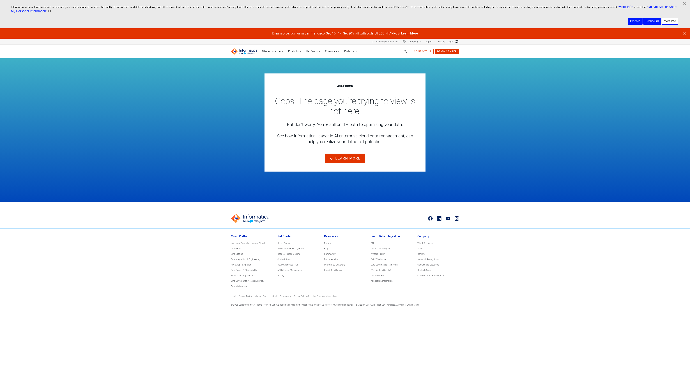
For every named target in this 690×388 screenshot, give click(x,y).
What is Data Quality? (381, 270)
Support (428, 41)
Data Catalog (237, 254)
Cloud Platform (240, 236)
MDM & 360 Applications (243, 275)
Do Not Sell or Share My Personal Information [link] (315, 296)
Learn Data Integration (385, 236)
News (420, 248)
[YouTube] (448, 218)
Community (330, 254)
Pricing (441, 41)
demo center (447, 51)
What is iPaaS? (378, 254)
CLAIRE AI (236, 248)
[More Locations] (404, 42)
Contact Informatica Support (431, 275)
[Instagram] (457, 218)
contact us (422, 51)
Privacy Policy (245, 296)
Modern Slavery (262, 296)
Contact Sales (284, 259)
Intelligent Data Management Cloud (248, 243)
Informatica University (334, 265)
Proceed (635, 21)
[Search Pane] (405, 51)
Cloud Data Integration (381, 248)
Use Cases (312, 51)
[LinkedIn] (439, 218)
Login (450, 41)
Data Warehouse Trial (287, 265)
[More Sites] (457, 42)
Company (414, 41)
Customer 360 (378, 275)
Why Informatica (271, 51)
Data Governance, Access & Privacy (247, 281)
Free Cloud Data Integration (290, 248)
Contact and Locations (428, 265)
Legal (233, 296)
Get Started (284, 236)
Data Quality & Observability (244, 270)
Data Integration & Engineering (245, 259)
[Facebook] (430, 218)
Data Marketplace (239, 286)
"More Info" (625, 7)
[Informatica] (244, 51)
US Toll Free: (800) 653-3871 (385, 41)
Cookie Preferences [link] (281, 296)
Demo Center (283, 243)
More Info (670, 21)
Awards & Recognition (428, 259)
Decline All (652, 21)
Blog (326, 248)
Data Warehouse (378, 259)
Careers (421, 254)
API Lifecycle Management (290, 270)
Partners (349, 51)
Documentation (331, 259)
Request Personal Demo (288, 254)
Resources (331, 51)
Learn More (409, 33)
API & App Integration (241, 265)
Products (293, 51)
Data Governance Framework (384, 265)
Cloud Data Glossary (334, 270)
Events (327, 243)
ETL (372, 243)
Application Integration (382, 281)
